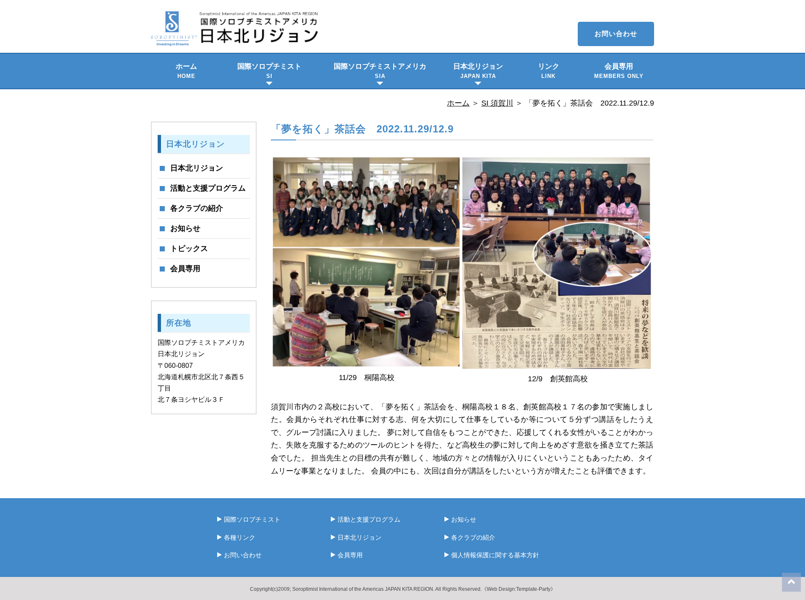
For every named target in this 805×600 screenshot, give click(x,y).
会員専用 (619, 70)
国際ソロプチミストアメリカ (380, 70)
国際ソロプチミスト (269, 70)
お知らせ (185, 228)
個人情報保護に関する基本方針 (495, 555)
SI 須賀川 (497, 103)
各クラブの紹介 (196, 208)
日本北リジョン (478, 70)
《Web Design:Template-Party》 (519, 589)
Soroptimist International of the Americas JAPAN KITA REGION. (363, 589)
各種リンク (239, 537)
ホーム (186, 70)
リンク (548, 70)
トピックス (189, 248)
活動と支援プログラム (208, 188)
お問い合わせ (616, 33)
